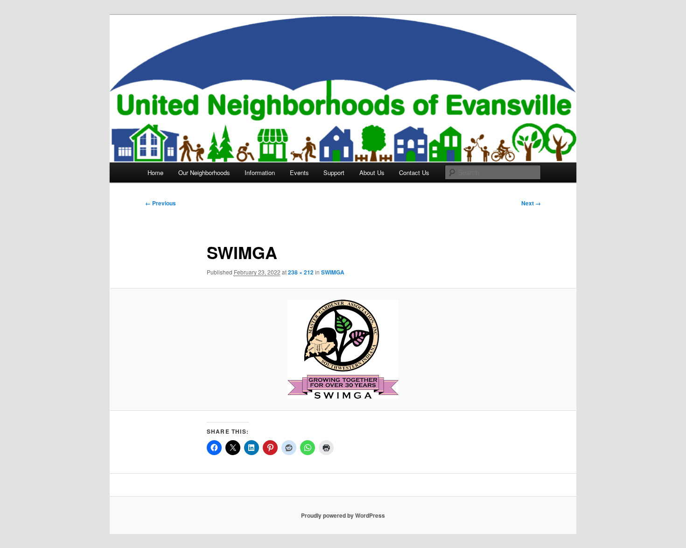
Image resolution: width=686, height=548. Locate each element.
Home (155, 172)
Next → (531, 203)
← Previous (160, 203)
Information (260, 172)
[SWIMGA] (343, 349)
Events (299, 172)
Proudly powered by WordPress (343, 515)
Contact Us (414, 172)
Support (333, 172)
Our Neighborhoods (204, 172)
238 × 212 (301, 272)
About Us (372, 172)
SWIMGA (332, 272)
